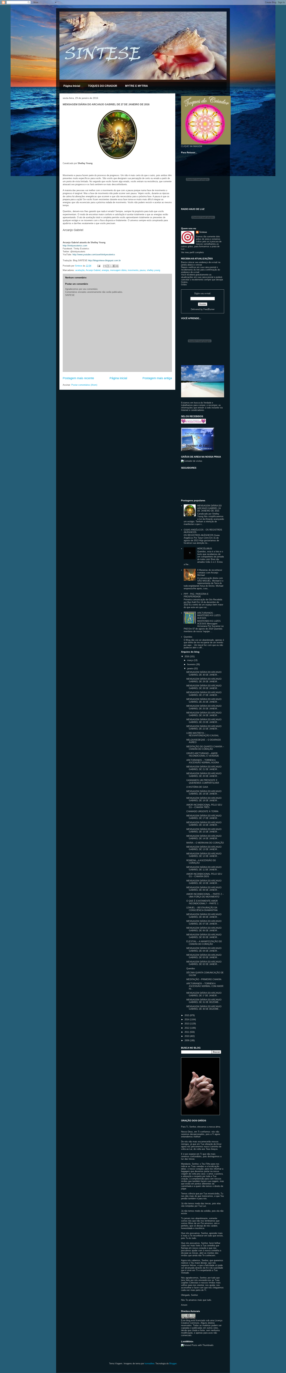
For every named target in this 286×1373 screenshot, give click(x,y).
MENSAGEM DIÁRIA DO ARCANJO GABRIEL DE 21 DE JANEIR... (203, 768)
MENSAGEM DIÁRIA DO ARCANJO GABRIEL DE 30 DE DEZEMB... (203, 1007)
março (190, 660)
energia (105, 270)
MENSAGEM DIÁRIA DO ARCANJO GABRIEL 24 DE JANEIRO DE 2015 (209, 508)
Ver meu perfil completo (192, 252)
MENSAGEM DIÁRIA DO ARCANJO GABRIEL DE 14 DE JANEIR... (203, 837)
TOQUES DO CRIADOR (102, 85)
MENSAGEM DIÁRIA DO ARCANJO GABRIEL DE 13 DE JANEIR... (203, 848)
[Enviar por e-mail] (104, 266)
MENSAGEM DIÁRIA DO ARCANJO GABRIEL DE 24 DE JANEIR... (203, 714)
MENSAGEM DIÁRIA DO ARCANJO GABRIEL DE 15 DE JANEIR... (203, 830)
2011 (187, 1032)
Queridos (188, 637)
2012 (187, 1028)
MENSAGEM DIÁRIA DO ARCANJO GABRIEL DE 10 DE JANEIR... (203, 882)
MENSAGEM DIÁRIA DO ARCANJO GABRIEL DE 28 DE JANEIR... (203, 687)
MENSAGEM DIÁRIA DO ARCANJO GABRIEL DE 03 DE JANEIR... (203, 956)
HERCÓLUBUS (204, 548)
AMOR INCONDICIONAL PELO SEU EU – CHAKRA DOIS (204, 875)
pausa (142, 270)
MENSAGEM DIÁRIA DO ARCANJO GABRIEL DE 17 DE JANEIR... (203, 817)
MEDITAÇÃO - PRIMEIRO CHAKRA (203, 979)
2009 (187, 1040)
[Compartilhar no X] (111, 266)
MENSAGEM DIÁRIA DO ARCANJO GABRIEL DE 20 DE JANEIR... (203, 774)
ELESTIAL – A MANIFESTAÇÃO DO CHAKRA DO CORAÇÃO (204, 942)
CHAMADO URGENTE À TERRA (202, 811)
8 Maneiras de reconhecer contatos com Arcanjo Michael (209, 572)
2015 (187, 1015)
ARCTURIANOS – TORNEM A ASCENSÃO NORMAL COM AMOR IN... (204, 986)
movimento (133, 270)
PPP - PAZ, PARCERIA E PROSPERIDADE (196, 595)
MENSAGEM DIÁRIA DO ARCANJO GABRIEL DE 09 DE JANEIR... (203, 888)
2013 (187, 1023)
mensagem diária (118, 270)
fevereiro (191, 664)
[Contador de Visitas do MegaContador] (191, 461)
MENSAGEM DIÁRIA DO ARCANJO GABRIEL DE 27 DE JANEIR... (203, 693)
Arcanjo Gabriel (93, 270)
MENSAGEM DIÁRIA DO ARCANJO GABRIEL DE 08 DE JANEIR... (203, 915)
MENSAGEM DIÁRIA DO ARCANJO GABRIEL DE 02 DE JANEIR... (203, 963)
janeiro (190, 668)
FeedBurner (209, 309)
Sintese (203, 232)
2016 (187, 656)
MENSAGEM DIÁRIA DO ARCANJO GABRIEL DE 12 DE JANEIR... (203, 855)
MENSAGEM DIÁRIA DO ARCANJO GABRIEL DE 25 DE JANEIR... (203, 707)
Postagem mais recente (78, 378)
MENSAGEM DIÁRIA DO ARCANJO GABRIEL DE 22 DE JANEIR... (203, 727)
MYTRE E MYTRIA (136, 85)
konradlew (149, 1363)
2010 (187, 1036)
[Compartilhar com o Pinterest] (117, 266)
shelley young (153, 270)
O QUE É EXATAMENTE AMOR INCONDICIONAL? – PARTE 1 (202, 902)
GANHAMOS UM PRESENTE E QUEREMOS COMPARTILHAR (202, 781)
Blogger (172, 1363)
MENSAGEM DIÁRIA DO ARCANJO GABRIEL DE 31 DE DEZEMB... (203, 1001)
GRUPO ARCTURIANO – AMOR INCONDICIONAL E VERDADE (202, 754)
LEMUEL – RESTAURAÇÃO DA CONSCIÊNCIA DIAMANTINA (202, 908)
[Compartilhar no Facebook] (114, 266)
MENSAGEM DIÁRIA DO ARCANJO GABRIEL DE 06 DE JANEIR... (203, 929)
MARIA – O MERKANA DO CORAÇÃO (205, 843)
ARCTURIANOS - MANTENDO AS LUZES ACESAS (209, 615)
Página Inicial (71, 85)
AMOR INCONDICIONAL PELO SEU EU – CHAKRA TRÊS (204, 806)
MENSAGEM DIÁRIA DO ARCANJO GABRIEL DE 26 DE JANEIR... (203, 700)
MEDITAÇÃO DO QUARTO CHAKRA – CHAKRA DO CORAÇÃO (205, 747)
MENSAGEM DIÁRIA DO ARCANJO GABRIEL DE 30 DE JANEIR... (203, 673)
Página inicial (118, 378)
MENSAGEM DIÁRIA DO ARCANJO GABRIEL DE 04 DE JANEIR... (203, 949)
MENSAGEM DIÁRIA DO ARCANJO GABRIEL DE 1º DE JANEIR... (203, 994)
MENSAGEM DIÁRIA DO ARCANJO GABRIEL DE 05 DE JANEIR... (203, 936)
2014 (187, 1019)
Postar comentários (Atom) (84, 385)
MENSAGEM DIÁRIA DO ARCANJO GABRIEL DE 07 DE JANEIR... (203, 922)
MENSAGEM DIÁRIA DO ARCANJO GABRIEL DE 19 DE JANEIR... (203, 792)
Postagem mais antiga (157, 378)
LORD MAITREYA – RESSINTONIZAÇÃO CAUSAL (202, 734)
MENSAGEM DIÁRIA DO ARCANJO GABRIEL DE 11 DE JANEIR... (203, 868)
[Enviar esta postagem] (98, 266)
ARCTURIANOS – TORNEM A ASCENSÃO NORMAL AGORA (202, 761)
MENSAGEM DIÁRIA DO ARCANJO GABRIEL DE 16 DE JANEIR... (203, 823)
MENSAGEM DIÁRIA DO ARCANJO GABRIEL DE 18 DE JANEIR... (203, 799)
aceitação (80, 270)
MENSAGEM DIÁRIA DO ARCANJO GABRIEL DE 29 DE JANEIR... (203, 680)
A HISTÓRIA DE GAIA (197, 787)
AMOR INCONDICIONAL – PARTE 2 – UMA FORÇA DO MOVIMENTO (205, 895)
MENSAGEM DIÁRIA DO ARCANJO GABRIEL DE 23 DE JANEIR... (203, 720)
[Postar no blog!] (107, 266)
